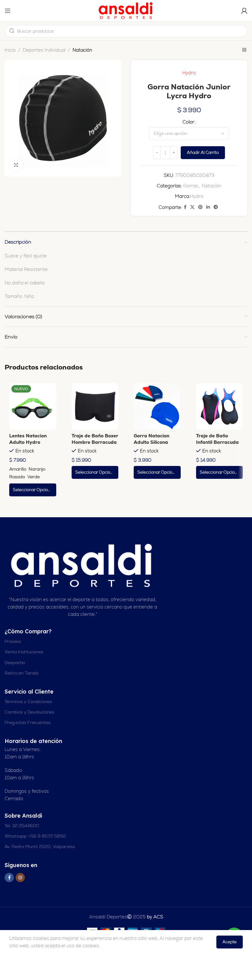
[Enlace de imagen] (82, 565)
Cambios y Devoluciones (29, 712)
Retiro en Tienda (21, 673)
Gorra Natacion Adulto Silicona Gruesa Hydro (151, 442)
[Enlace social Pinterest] (200, 207)
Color (188, 122)
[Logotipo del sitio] (126, 10)
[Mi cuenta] (244, 11)
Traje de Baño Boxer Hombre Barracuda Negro (95, 442)
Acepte (229, 941)
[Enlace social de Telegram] (216, 207)
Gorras (190, 186)
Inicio (10, 50)
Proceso (13, 641)
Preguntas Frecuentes (27, 722)
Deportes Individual (44, 50)
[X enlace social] (192, 207)
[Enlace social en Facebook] (185, 207)
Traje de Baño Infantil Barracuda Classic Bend (217, 442)
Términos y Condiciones (28, 701)
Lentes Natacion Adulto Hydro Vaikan (28, 442)
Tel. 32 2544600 (22, 825)
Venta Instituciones (24, 652)
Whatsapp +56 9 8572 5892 (35, 836)
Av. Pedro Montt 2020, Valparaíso (40, 846)
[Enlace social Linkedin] (208, 207)
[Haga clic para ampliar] (16, 165)
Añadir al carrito (203, 152)
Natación (82, 50)
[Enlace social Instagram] (20, 877)
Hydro (189, 73)
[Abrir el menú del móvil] (8, 11)
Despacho (15, 662)
